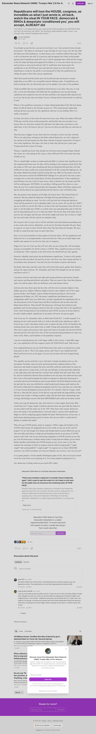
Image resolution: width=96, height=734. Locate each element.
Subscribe (48, 679)
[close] (66, 648)
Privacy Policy (62, 685)
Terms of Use (57, 684)
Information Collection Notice (47, 685)
